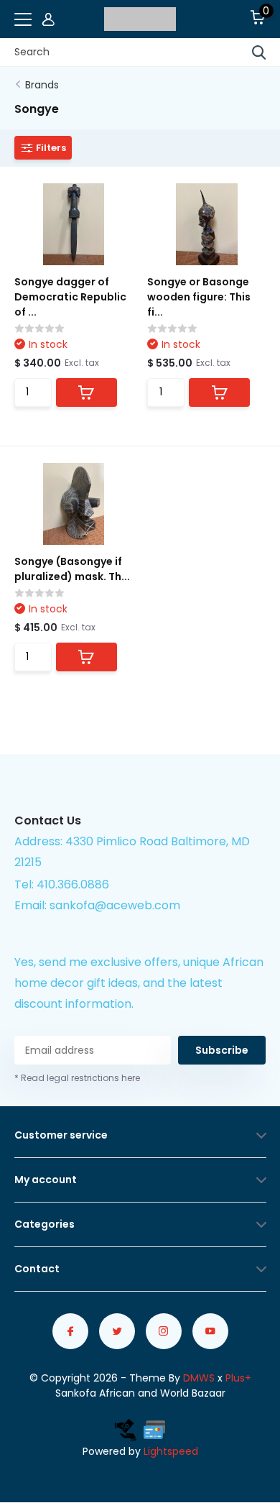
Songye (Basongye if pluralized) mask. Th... (72, 569)
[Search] (259, 52)
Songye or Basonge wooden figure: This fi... (199, 297)
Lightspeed (171, 1451)
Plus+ (238, 1378)
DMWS (199, 1378)
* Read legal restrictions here (77, 1078)
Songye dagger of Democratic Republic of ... (70, 297)
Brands (42, 85)
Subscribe (221, 1050)
